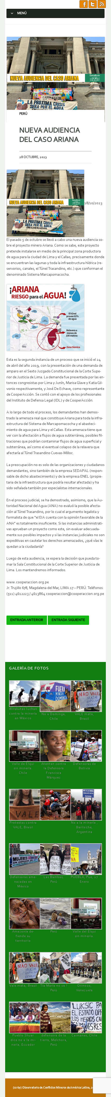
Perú (23, 114)
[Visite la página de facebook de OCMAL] (84, 4)
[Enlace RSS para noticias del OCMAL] (102, 4)
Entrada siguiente (68, 620)
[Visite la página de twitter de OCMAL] (93, 4)
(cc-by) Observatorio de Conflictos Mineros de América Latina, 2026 (55, 1087)
